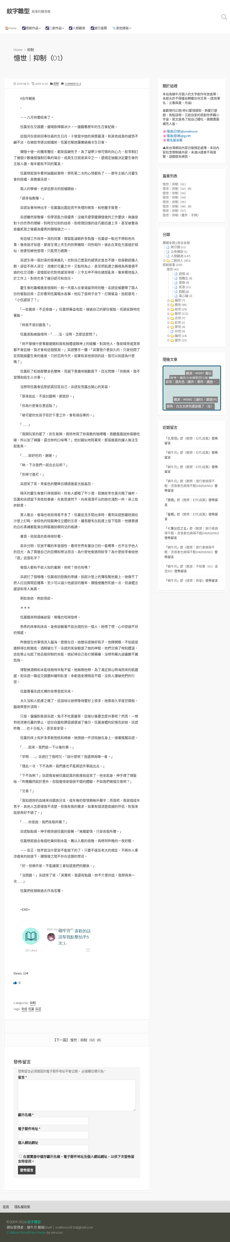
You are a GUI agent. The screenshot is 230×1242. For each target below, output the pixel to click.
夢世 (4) (180, 327)
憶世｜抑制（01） (175, 184)
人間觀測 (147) (180, 256)
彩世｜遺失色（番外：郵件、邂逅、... (191, 392)
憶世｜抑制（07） (175, 211)
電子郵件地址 (29, 1129)
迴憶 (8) (184, 274)
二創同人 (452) (180, 260)
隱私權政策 (22, 1207)
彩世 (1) (180, 322)
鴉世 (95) (181, 305)
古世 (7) (180, 318)
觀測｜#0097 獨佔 (189, 380)
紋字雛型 (34, 1222)
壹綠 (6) (184, 282)
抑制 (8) (184, 291)
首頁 (6, 1207)
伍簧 (31, 1009)
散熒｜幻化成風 (197, 438)
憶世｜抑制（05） (175, 202)
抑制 (30, 50)
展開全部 (169, 243)
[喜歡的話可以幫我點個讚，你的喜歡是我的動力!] (15, 983)
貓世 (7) (180, 300)
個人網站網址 (28, 1143)
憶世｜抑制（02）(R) (85, 1040)
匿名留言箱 (174, 140)
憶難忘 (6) (185, 278)
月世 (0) (180, 331)
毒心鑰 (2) (185, 296)
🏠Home (11, 28)
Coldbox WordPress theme (26, 1232)
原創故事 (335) (172, 265)
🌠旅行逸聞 (99, 28)
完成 (24, 1009)
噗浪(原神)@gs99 (178, 136)
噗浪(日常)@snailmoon (182, 131)
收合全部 (183, 243)
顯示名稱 (26, 1115)
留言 (22, 1077)
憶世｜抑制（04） (175, 197)
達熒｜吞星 (194, 580)
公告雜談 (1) (179, 251)
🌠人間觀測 (77, 28)
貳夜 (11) (185, 287)
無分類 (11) (178, 247)
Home (18, 50)
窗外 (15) (181, 340)
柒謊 (38, 1009)
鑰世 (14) (181, 336)
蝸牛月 (172, 452)
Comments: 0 (73, 83)
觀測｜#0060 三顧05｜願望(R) (193, 403)
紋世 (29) (181, 309)
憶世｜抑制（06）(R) (177, 206)
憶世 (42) (173, 269)
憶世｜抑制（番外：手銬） (181, 215)
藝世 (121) (181, 313)
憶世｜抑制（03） (175, 193)
